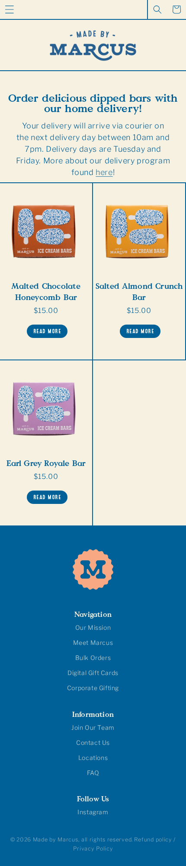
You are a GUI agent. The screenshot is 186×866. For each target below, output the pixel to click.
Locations (93, 757)
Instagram (92, 812)
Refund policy (153, 839)
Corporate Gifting (93, 687)
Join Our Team (93, 727)
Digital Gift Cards (93, 672)
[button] (9, 9)
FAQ (93, 772)
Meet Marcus (93, 642)
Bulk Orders (93, 657)
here (104, 172)
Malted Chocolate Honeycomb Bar (45, 291)
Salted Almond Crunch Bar (139, 291)
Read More (47, 330)
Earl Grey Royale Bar (46, 463)
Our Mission (93, 627)
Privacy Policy (93, 848)
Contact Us (93, 742)
